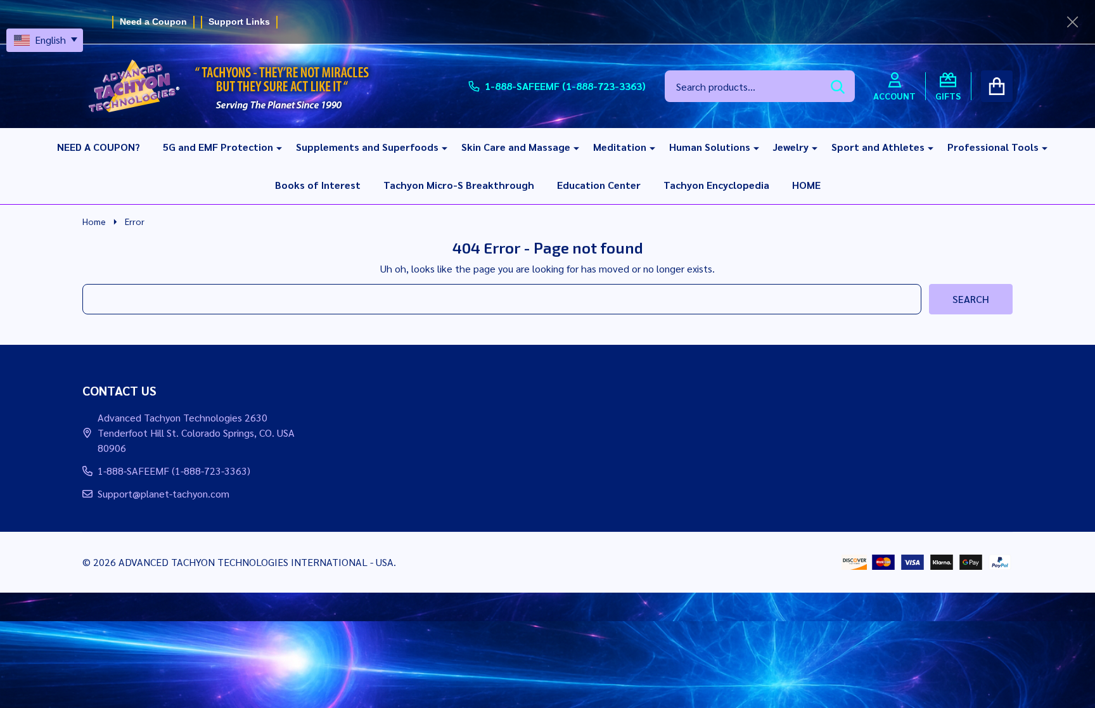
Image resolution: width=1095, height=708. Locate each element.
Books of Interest (318, 184)
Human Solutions (709, 146)
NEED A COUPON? (98, 146)
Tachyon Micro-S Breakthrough (458, 184)
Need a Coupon (153, 21)
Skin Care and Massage (515, 146)
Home (94, 221)
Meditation (619, 146)
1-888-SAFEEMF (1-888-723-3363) (174, 470)
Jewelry (791, 146)
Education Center (599, 184)
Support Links (239, 21)
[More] (274, 147)
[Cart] (997, 86)
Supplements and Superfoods (367, 146)
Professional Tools (993, 146)
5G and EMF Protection (218, 146)
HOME (806, 184)
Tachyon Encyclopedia (716, 184)
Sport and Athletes (878, 146)
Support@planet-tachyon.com (163, 493)
